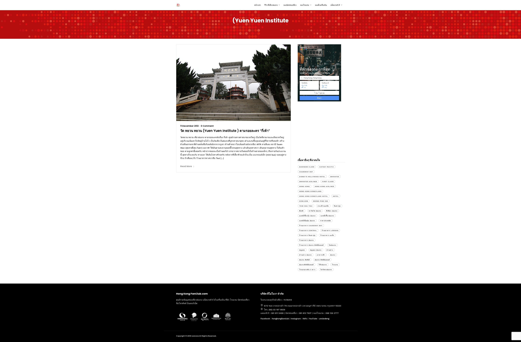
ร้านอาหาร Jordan (330, 230)
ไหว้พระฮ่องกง (326, 269)
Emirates (334, 176)
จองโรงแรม (304, 5)
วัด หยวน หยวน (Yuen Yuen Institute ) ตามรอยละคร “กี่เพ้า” (225, 130)
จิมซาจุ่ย (337, 206)
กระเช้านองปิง (323, 206)
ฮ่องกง (332, 255)
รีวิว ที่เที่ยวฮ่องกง (271, 5)
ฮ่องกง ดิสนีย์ (304, 260)
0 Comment (207, 126)
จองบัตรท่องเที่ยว (289, 5)
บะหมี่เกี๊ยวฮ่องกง (327, 216)
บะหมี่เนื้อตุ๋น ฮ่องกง (307, 220)
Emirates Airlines (308, 181)
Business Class (306, 167)
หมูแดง (302, 250)
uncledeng (324, 318)
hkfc (305, 318)
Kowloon (303, 201)
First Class (328, 181)
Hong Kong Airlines (324, 186)
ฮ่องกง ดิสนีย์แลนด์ (322, 260)
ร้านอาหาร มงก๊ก (327, 235)
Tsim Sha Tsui (306, 206)
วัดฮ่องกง (332, 245)
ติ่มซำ (301, 211)
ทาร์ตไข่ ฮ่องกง (315, 211)
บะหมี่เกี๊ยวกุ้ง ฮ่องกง (307, 216)
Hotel (336, 196)
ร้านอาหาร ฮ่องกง (306, 240)
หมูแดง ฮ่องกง (316, 250)
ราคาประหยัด (325, 220)
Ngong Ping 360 (320, 201)
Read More (186, 166)
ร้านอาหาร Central (308, 230)
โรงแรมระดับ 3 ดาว (307, 269)
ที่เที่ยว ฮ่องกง (331, 211)
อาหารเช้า (321, 255)
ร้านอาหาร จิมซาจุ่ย (307, 235)
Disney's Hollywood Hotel (312, 176)
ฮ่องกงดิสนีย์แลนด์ (306, 264)
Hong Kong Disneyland (310, 191)
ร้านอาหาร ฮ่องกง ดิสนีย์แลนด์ (311, 245)
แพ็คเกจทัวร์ (335, 5)
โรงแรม (335, 264)
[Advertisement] (321, 133)
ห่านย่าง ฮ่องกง (305, 255)
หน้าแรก (257, 5)
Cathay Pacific (326, 167)
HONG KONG (304, 186)
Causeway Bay (306, 171)
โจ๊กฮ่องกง (323, 264)
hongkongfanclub (280, 318)
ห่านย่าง (330, 250)
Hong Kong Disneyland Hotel (313, 196)
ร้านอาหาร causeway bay (310, 225)
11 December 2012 (189, 126)
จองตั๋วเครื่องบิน (321, 5)
